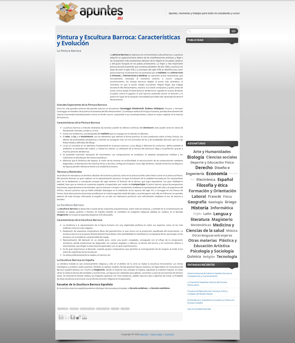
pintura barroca (102, 308)
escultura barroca (87, 308)
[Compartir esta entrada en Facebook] (72, 316)
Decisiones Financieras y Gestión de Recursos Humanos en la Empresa (158, 29)
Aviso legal (156, 334)
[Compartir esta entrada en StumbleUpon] (84, 316)
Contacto (169, 334)
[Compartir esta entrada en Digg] (67, 316)
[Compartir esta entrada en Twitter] (61, 316)
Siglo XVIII (125, 308)
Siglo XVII (115, 308)
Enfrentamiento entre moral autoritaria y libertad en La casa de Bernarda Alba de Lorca (83, 29)
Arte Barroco (63, 308)
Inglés (197, 214)
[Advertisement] (83, 75)
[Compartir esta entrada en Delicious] (78, 316)
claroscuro (74, 308)
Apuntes (144, 334)
